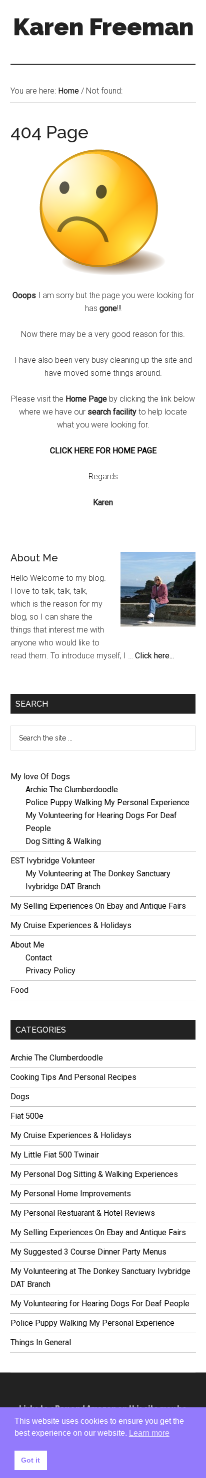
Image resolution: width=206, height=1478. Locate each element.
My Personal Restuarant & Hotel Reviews (82, 1213)
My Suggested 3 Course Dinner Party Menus (88, 1252)
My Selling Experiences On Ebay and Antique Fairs (98, 906)
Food (19, 990)
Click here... (154, 655)
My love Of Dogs (40, 776)
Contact (39, 957)
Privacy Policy (51, 970)
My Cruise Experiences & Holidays (71, 925)
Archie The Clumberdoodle (72, 789)
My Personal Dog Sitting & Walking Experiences (94, 1174)
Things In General (40, 1342)
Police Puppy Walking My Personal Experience (108, 802)
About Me (34, 558)
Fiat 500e (27, 1116)
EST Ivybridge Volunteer (52, 860)
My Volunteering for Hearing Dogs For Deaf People (100, 1303)
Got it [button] (30, 1460)
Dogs (20, 1096)
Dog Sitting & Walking (63, 841)
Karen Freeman (103, 27)
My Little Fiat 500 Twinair (54, 1155)
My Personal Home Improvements (70, 1193)
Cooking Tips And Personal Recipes (73, 1077)
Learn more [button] (149, 1433)
